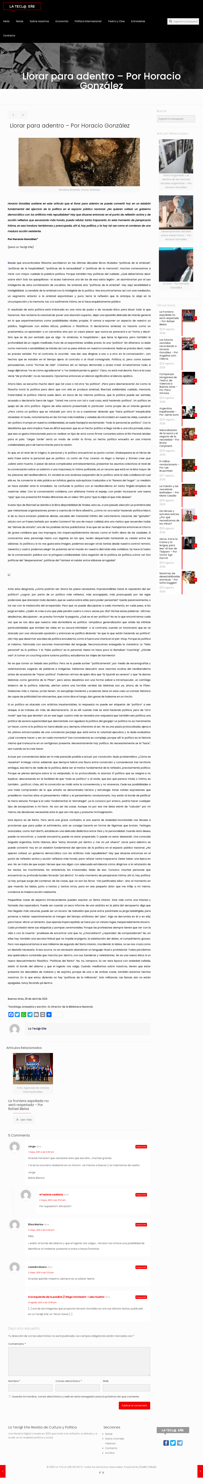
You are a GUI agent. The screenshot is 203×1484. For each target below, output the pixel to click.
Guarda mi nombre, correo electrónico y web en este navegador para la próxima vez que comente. (75, 1396)
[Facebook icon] (100, 1472)
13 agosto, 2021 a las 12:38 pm (42, 1302)
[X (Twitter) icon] (103, 1472)
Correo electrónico (69, 1381)
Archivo (110, 1453)
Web (106, 1381)
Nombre (14, 1381)
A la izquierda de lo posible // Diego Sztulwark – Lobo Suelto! (66, 1297)
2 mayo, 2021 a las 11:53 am (52, 1200)
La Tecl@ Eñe (37, 1029)
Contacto (111, 1448)
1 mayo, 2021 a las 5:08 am (41, 1152)
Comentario (17, 1344)
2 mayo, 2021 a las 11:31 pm (41, 1272)
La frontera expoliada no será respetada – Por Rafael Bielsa (28, 1105)
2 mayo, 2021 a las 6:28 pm (41, 1230)
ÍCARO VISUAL (148, 1467)
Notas (108, 1434)
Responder (141, 1146)
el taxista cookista (51, 1194)
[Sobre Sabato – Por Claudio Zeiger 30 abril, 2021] (200, 1471)
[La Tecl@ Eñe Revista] (22, 7)
